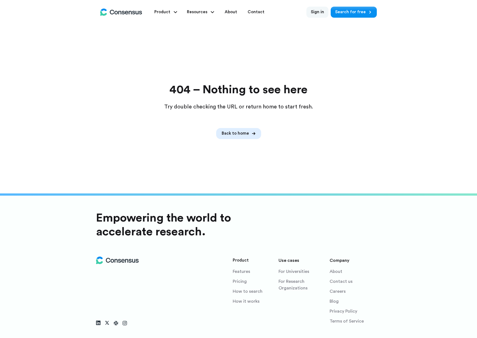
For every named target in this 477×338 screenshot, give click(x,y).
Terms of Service (347, 321)
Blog (334, 301)
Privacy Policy (343, 311)
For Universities (294, 271)
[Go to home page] (121, 12)
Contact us (341, 281)
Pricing (240, 281)
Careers (338, 291)
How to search (248, 291)
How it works (246, 301)
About (336, 271)
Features (241, 271)
